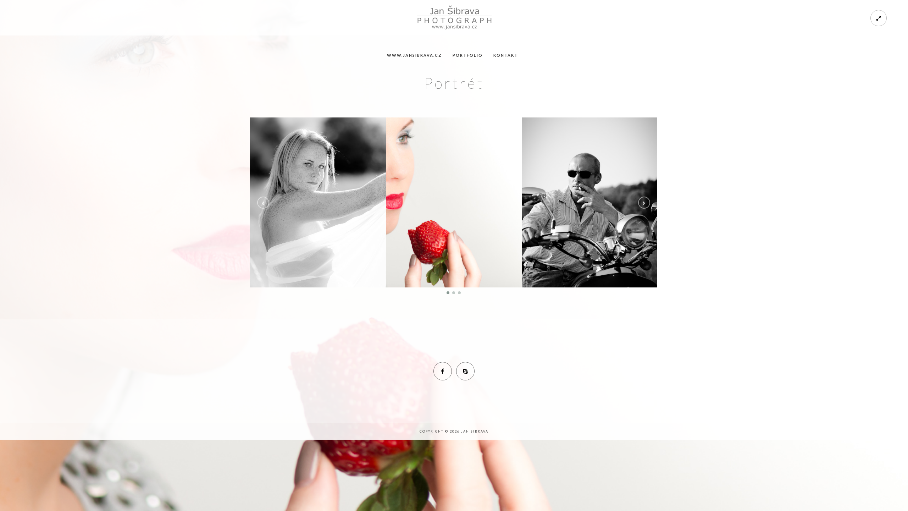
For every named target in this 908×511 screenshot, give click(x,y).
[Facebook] (443, 371)
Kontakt (505, 55)
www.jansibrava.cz (414, 55)
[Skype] (465, 371)
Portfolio (468, 55)
